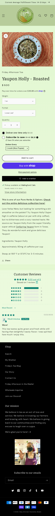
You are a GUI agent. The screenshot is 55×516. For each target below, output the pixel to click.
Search (8, 354)
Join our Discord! (13, 396)
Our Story (9, 372)
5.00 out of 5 (34, 279)
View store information (15, 192)
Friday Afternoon (24, 512)
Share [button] (7, 260)
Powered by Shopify (35, 512)
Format (5, 108)
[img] (8, 315)
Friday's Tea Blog (13, 366)
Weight (5, 96)
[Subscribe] (47, 480)
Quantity (5, 120)
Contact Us (10, 378)
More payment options (27, 172)
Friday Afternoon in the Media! (19, 384)
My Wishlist (10, 360)
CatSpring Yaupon (25, 226)
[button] (3, 16)
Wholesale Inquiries (14, 390)
